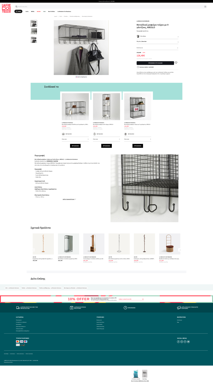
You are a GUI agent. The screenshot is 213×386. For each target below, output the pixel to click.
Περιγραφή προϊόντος (142, 31)
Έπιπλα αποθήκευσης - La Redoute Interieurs (50, 288)
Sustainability (99, 324)
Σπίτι (27, 11)
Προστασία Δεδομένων (21, 326)
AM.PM (34, 257)
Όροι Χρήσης (18, 324)
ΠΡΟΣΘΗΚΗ (75, 146)
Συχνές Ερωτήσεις (100, 322)
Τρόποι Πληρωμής (100, 328)
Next (181, 251)
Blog (178, 322)
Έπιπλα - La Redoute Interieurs (29, 288)
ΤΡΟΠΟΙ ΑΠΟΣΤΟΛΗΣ (20, 353)
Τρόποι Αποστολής (100, 326)
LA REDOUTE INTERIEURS (64, 257)
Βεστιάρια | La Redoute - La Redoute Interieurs (75, 288)
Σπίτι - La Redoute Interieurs (12, 288)
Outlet (39, 11)
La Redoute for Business (64, 11)
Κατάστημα (179, 320)
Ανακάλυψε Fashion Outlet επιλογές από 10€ (106, 1)
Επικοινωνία (99, 320)
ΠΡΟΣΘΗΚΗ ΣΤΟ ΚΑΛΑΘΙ (155, 63)
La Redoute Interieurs (143, 21)
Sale (44, 11)
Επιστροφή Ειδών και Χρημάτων (22, 330)
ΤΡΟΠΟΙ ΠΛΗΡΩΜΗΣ (29, 353)
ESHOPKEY (11, 362)
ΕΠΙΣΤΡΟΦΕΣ (6, 353)
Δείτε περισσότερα (68, 199)
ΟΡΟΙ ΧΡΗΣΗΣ (12, 353)
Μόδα (32, 11)
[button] (16, 6)
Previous (34, 251)
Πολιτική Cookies (19, 328)
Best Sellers (51, 11)
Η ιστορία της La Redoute (21, 322)
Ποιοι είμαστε (19, 320)
